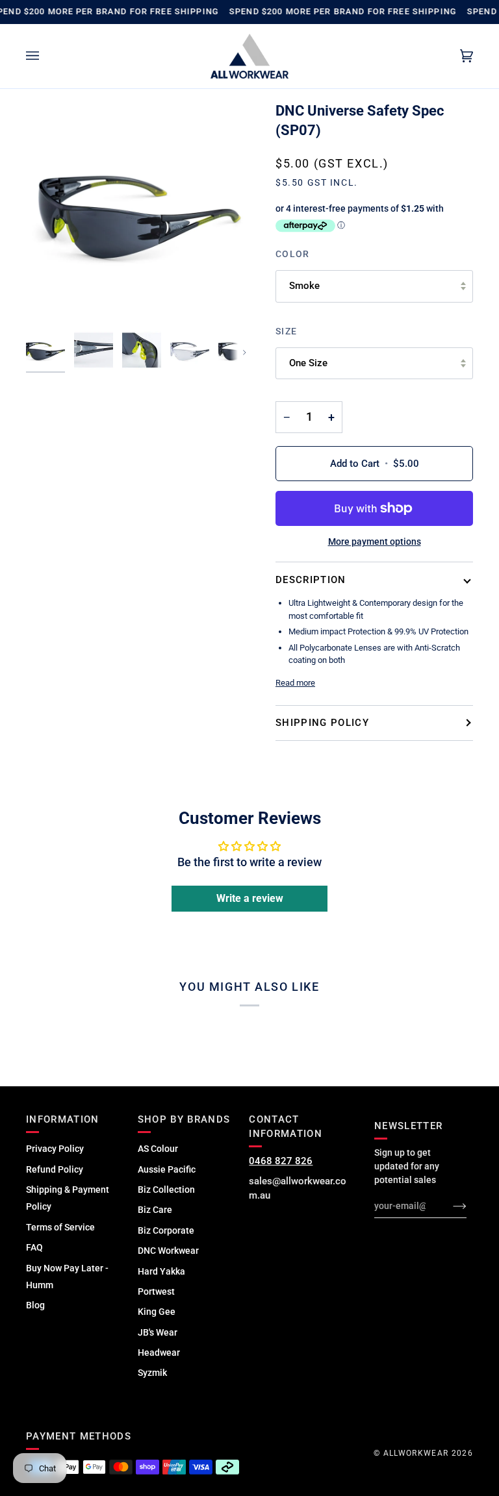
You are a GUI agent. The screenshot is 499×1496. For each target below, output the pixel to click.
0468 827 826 (281, 1161)
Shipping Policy (322, 723)
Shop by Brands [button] (184, 1119)
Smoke (304, 286)
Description (310, 580)
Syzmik (152, 1372)
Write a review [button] (249, 898)
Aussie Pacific (167, 1169)
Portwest (156, 1291)
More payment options (374, 541)
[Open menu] (45, 56)
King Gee (156, 1311)
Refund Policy (54, 1169)
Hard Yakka (161, 1271)
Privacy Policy (55, 1148)
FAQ (34, 1247)
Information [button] (62, 1119)
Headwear (159, 1352)
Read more (295, 683)
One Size (308, 363)
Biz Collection (166, 1189)
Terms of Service (60, 1227)
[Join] (449, 1205)
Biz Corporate (166, 1230)
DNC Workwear (168, 1250)
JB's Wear (157, 1332)
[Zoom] (138, 213)
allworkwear (416, 1453)
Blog (35, 1305)
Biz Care (155, 1209)
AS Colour (158, 1148)
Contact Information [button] (285, 1127)
